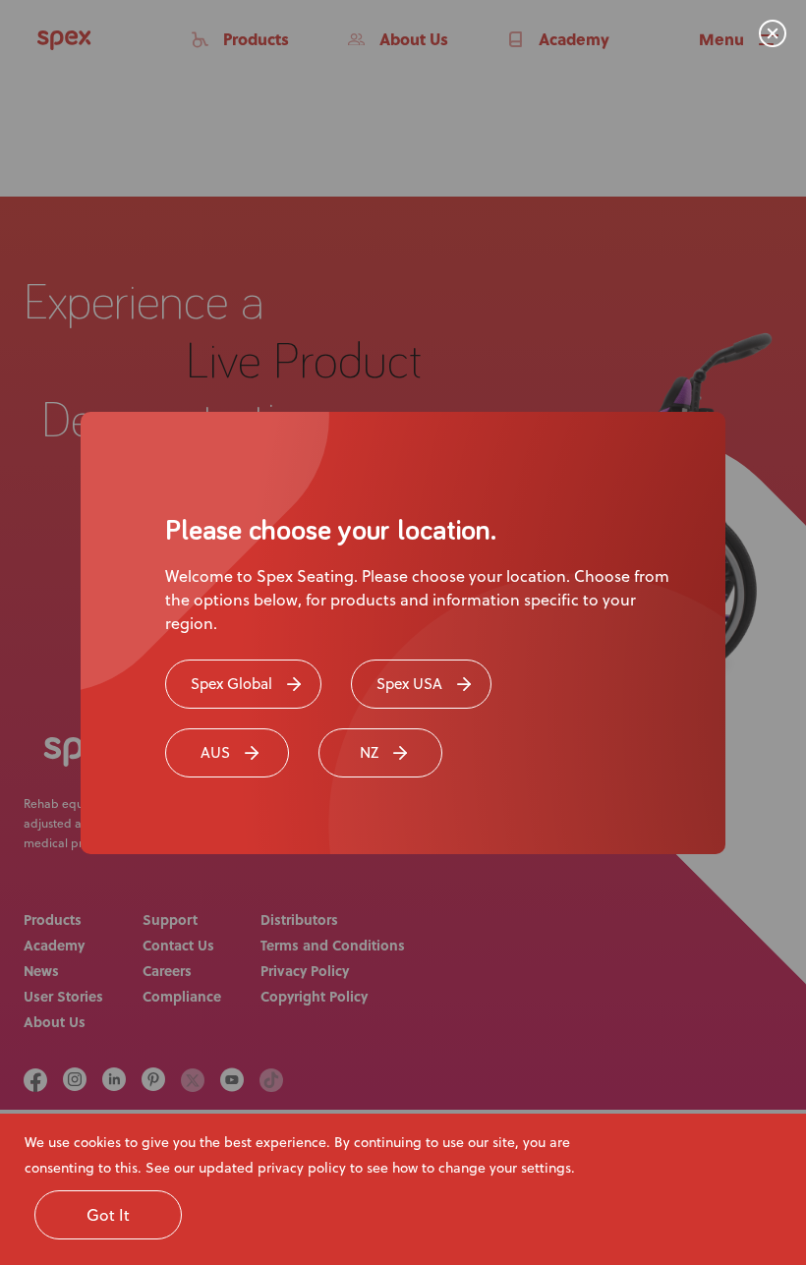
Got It (108, 1215)
